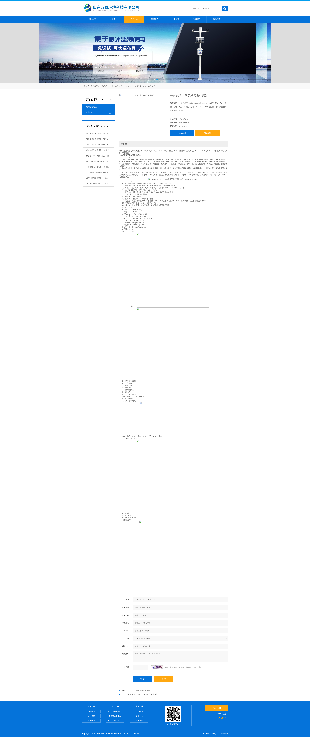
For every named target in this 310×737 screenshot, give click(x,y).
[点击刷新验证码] (157, 667)
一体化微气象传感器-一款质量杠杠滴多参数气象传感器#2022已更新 (100, 167)
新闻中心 (154, 19)
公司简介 (113, 19)
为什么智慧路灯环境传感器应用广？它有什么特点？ (100, 172)
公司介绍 (91, 711)
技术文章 (175, 19)
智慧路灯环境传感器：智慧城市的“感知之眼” (100, 139)
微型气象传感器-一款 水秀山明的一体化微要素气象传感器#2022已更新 (100, 161)
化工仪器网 (136, 734)
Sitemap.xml (215, 734)
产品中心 (134, 19)
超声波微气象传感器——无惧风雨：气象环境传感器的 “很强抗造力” (100, 178)
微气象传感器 (117, 86)
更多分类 (89, 112)
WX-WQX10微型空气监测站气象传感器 (142, 694)
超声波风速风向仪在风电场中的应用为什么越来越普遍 (100, 133)
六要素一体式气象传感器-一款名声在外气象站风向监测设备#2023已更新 (100, 156)
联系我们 (217, 19)
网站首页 (92, 19)
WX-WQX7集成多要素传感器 (139, 691)
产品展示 (103, 86)
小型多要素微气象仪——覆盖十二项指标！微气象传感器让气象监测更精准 (100, 184)
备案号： (205, 734)
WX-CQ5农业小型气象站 (116, 716)
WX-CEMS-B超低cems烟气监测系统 (116, 711)
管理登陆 (224, 734)
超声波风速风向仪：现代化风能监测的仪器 (100, 145)
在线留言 (196, 19)
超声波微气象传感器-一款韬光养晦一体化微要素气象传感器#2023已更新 (100, 150)
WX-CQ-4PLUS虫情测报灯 (116, 721)
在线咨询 (207, 133)
